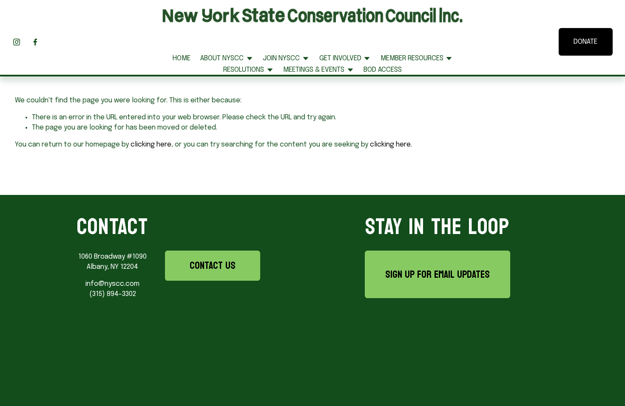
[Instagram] (16, 42)
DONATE (585, 41)
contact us (213, 265)
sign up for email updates (437, 274)
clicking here (151, 144)
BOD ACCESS (383, 69)
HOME (181, 58)
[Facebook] (35, 42)
